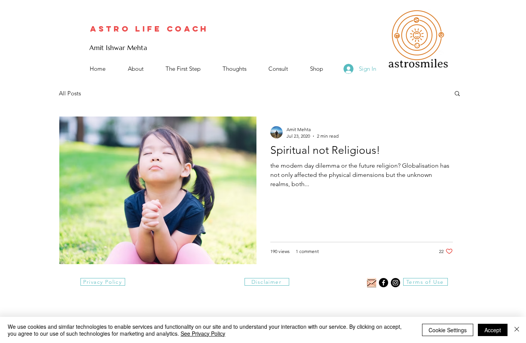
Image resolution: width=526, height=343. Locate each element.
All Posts (70, 93)
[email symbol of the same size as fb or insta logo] (371, 282)
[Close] (516, 330)
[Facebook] (383, 282)
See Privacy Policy (203, 333)
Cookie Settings (448, 330)
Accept (492, 330)
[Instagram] (395, 282)
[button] (457, 94)
